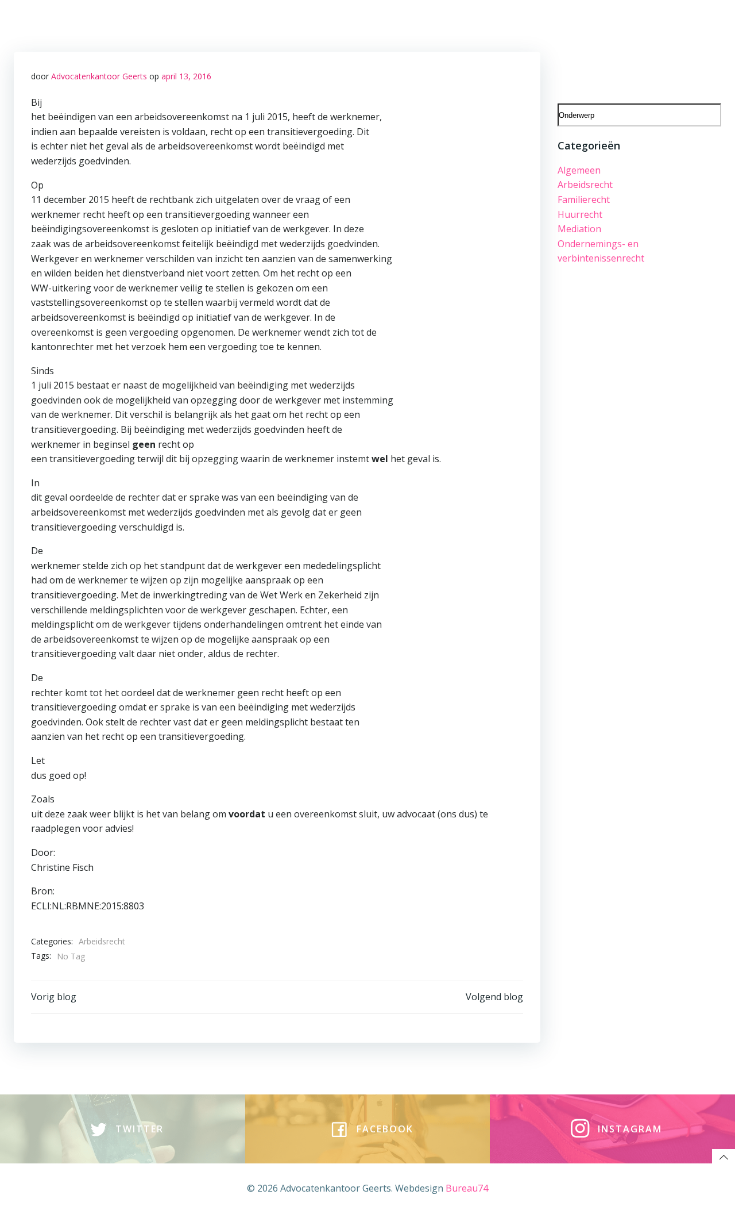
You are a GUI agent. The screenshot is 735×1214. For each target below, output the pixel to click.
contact (397, 23)
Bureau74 (467, 1188)
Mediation (579, 228)
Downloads (623, 23)
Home (103, 23)
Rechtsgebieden (167, 23)
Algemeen (579, 170)
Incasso (697, 49)
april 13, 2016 (186, 76)
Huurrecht (580, 214)
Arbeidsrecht (102, 941)
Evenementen (635, 49)
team (229, 23)
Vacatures (277, 23)
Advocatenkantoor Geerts (99, 76)
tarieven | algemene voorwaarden (506, 23)
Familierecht (584, 199)
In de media (688, 23)
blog (324, 23)
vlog (356, 23)
